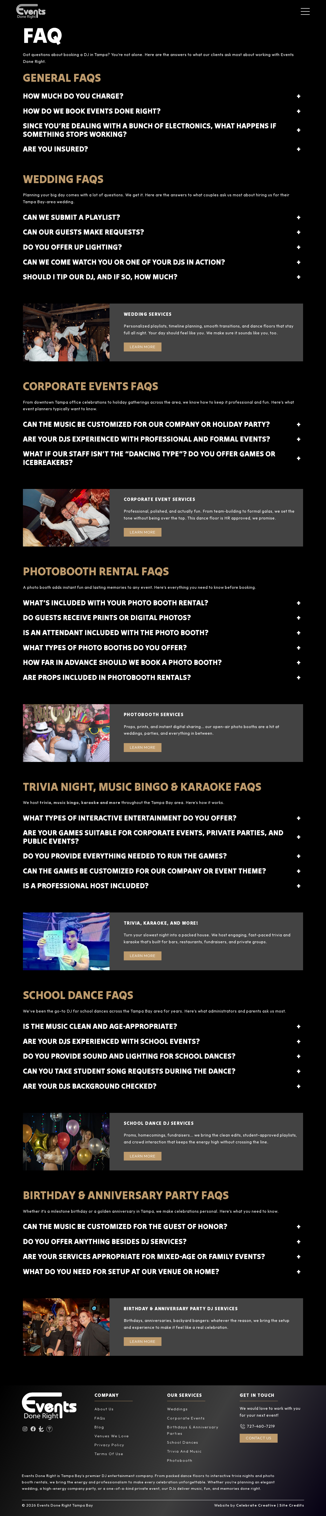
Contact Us (258, 1438)
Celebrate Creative (256, 1505)
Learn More (142, 346)
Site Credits (291, 1505)
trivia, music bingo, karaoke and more (80, 802)
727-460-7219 (261, 1426)
